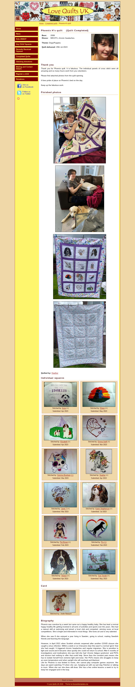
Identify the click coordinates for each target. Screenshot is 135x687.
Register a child (22, 74)
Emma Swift (102, 442)
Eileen (102, 408)
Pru (102, 542)
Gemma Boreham (64, 475)
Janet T (64, 509)
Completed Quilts (23, 56)
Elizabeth (64, 442)
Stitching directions (24, 62)
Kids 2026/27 (21, 39)
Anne (64, 408)
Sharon (64, 576)
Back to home (67, 680)
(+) (72, 475)
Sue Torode (102, 576)
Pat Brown (64, 542)
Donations (20, 79)
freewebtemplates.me (80, 684)
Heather (55, 373)
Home (18, 29)
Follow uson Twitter (26, 93)
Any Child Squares (23, 44)
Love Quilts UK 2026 (56, 684)
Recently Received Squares (23, 50)
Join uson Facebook (27, 86)
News (18, 34)
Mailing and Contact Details (24, 68)
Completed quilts (51, 23)
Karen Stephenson (102, 509)
